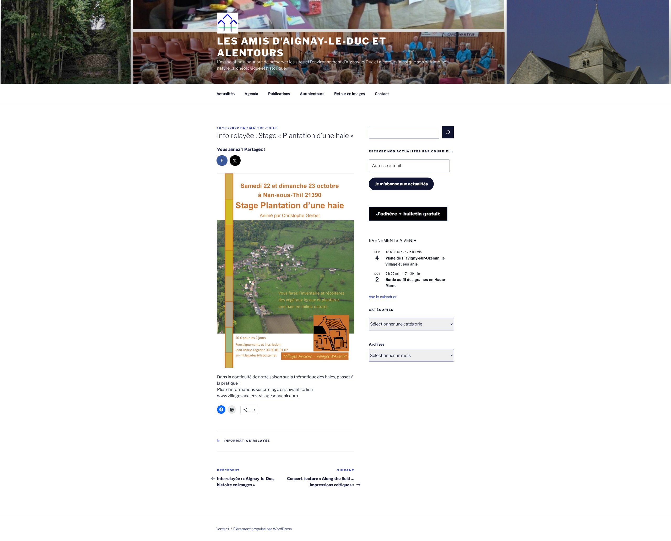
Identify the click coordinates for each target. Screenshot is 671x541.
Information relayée (247, 441)
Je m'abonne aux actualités (401, 183)
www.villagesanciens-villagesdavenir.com (257, 395)
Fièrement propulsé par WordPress (262, 529)
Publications (279, 93)
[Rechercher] (448, 132)
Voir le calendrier (383, 296)
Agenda (251, 93)
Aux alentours (312, 93)
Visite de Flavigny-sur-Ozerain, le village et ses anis (415, 261)
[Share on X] (235, 160)
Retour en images (349, 93)
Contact (382, 93)
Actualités (226, 93)
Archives (376, 344)
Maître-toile (263, 128)
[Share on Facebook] (222, 160)
